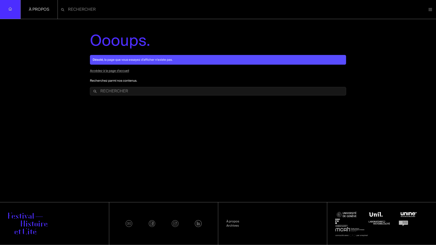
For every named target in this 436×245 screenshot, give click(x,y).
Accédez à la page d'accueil (109, 71)
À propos (39, 9)
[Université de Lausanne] (381, 214)
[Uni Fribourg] (349, 223)
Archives (232, 225)
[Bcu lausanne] (413, 223)
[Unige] (349, 214)
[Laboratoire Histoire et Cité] (381, 223)
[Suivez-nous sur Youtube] (129, 223)
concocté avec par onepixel (351, 235)
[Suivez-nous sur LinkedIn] (198, 223)
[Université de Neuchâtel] (413, 214)
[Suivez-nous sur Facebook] (152, 223)
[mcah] (349, 229)
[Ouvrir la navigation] (430, 9)
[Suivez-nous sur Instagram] (175, 223)
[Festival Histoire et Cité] (27, 223)
